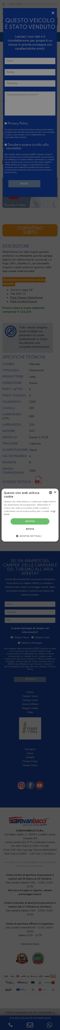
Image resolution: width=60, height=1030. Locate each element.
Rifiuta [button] (30, 529)
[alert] (30, 515)
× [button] (55, 492)
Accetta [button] (30, 521)
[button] (30, 536)
